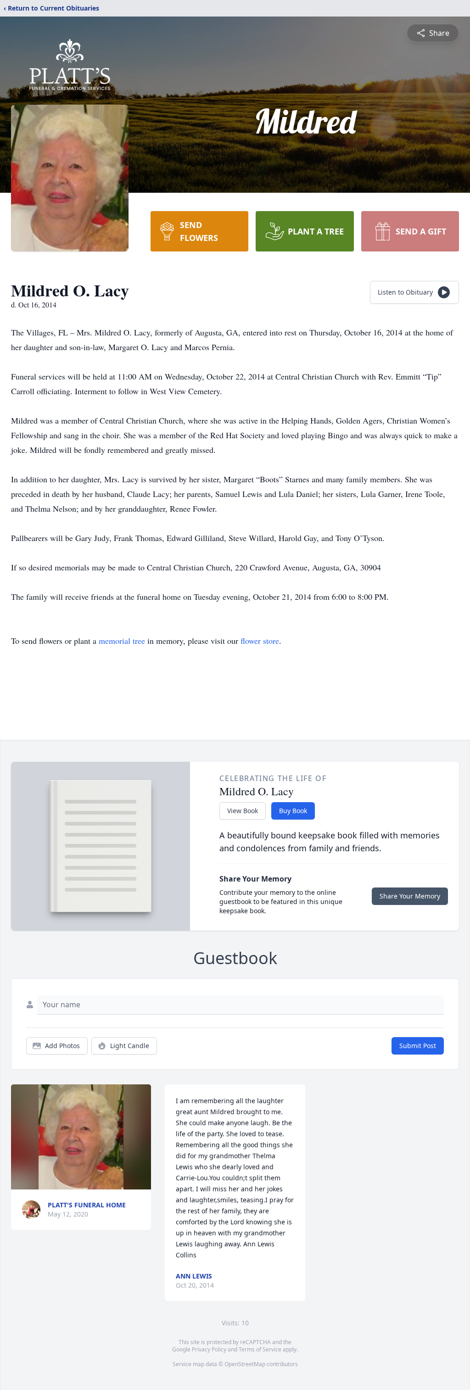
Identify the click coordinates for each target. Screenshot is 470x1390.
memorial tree (122, 640)
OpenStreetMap (244, 1364)
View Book (242, 810)
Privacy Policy (209, 1349)
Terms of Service (260, 1349)
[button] (81, 1136)
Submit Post (417, 1045)
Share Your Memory (410, 896)
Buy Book (293, 810)
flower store (260, 640)
